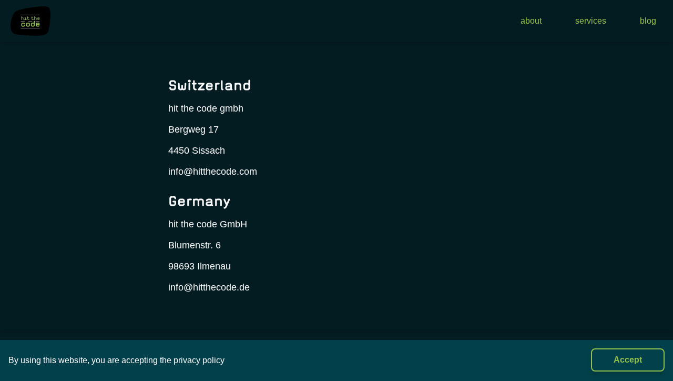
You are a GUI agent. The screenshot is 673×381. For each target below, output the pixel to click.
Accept (628, 359)
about (531, 20)
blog (648, 20)
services (590, 20)
